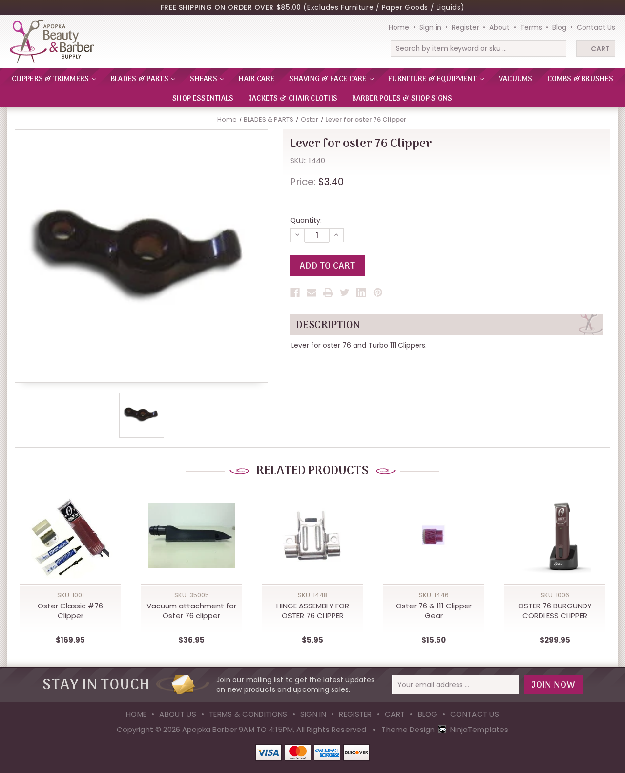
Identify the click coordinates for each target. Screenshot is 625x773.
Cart (600, 49)
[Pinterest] (378, 292)
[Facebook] (295, 292)
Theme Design (408, 729)
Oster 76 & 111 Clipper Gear (434, 611)
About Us (177, 714)
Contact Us (596, 27)
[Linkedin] (361, 292)
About (499, 27)
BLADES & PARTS (140, 79)
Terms (531, 27)
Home (399, 27)
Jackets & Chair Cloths (293, 98)
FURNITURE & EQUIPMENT (433, 79)
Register (465, 27)
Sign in (430, 27)
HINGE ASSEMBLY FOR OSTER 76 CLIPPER (312, 611)
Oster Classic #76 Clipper (70, 611)
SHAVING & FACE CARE (328, 79)
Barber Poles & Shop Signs (402, 98)
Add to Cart (70, 546)
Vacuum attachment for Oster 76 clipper (191, 611)
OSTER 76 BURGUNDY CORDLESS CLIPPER (555, 611)
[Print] (328, 292)
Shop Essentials (203, 98)
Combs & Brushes (580, 79)
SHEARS (204, 79)
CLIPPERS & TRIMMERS (51, 79)
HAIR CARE (256, 79)
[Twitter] (345, 292)
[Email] (311, 292)
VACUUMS (516, 79)
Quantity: (306, 220)
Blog (559, 27)
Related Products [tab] (312, 471)
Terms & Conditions (248, 714)
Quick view (70, 526)
